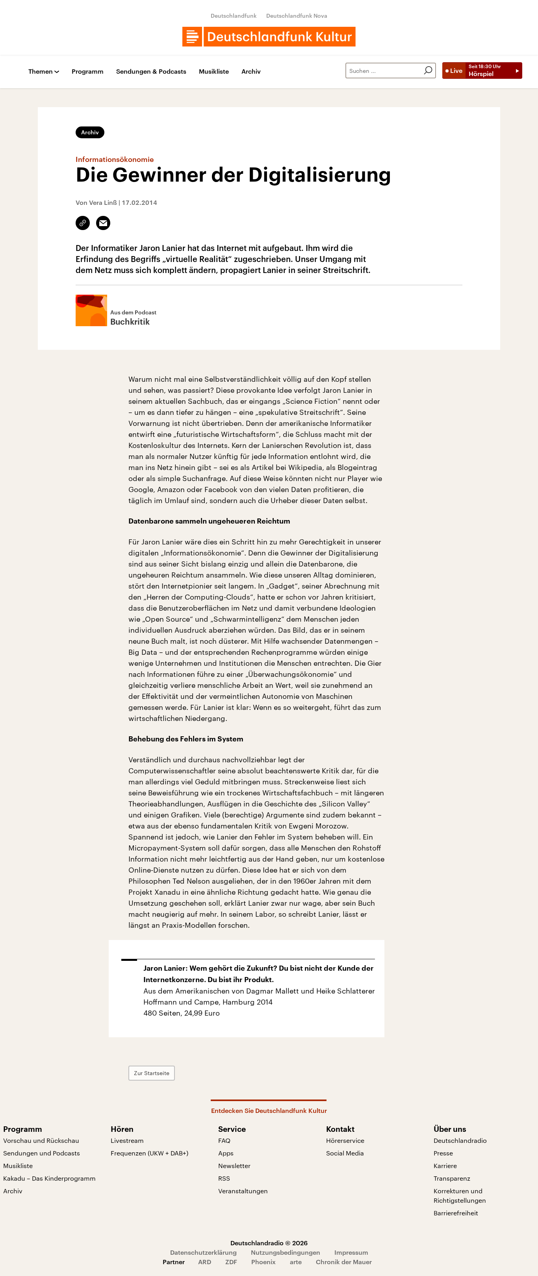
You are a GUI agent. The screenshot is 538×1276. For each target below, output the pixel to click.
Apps (226, 1153)
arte (296, 1261)
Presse (443, 1153)
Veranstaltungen (243, 1190)
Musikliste (214, 71)
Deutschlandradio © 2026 (269, 1242)
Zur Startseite (151, 1073)
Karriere (445, 1165)
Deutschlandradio (460, 1140)
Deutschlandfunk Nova (296, 15)
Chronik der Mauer (344, 1261)
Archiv (251, 71)
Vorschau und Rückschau (41, 1140)
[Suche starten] (428, 70)
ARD (204, 1261)
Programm (88, 71)
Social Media (345, 1153)
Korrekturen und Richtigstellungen (460, 1195)
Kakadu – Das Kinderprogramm (49, 1178)
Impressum (351, 1252)
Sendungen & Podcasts (151, 71)
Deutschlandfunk (234, 15)
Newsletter (234, 1165)
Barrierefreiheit (456, 1213)
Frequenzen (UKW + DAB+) (149, 1153)
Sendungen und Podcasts (41, 1153)
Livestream (127, 1140)
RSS (224, 1178)
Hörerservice (345, 1140)
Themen (40, 71)
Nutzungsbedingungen (285, 1252)
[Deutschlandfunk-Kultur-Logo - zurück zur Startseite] (269, 36)
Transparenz (452, 1178)
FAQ (224, 1140)
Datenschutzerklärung (203, 1252)
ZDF (231, 1261)
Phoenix (263, 1261)
